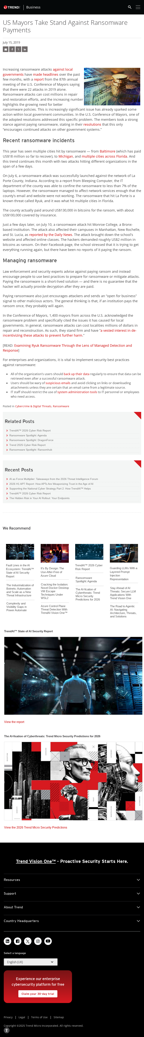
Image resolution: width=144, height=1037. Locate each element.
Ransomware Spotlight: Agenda (27, 435)
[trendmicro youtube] (48, 941)
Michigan (65, 156)
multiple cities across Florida (104, 156)
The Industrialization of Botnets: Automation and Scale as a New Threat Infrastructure (20, 590)
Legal (22, 1017)
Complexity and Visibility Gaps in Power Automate (16, 607)
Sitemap (59, 1017)
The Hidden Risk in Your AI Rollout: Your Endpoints (38, 498)
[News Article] (73, 674)
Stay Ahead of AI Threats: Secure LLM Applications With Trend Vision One (123, 593)
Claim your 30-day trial (36, 992)
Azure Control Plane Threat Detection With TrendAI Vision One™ (54, 609)
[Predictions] (73, 779)
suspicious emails (58, 383)
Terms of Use (39, 1017)
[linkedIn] (25, 49)
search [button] (130, 7)
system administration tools (77, 392)
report (39, 79)
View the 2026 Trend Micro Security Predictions (35, 826)
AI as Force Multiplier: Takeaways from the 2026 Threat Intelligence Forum (52, 478)
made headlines (45, 74)
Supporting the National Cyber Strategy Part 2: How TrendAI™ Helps (49, 488)
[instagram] (38, 941)
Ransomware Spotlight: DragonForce (30, 440)
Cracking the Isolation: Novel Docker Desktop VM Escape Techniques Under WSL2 (55, 591)
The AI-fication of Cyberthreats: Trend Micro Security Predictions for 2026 (88, 594)
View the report (14, 721)
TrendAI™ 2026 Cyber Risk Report (30, 430)
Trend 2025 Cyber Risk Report (26, 444)
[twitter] (18, 49)
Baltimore (107, 151)
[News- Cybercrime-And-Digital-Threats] (5, 49)
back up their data (76, 374)
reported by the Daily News (50, 234)
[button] (31, 962)
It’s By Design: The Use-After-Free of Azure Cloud (52, 572)
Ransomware (61, 406)
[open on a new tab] (28, 941)
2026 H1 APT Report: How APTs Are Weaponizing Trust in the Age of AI (50, 483)
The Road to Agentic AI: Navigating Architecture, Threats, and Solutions (123, 611)
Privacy (8, 1017)
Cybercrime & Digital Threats (33, 406)
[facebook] (12, 49)
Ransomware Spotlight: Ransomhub (29, 449)
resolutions (91, 124)
